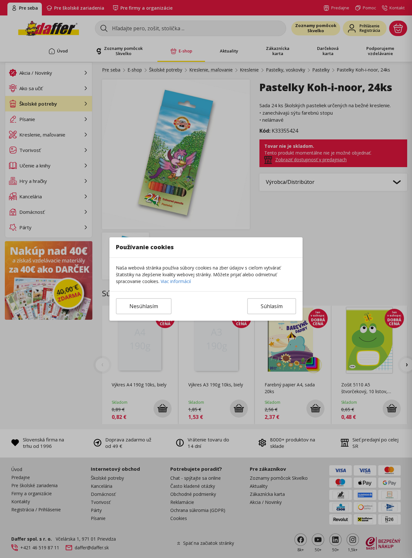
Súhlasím (272, 306)
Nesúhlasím (143, 306)
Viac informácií (176, 281)
